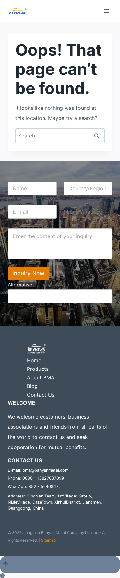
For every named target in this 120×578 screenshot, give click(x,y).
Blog (32, 386)
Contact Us (40, 394)
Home (34, 360)
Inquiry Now (28, 273)
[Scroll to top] (60, 564)
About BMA (40, 377)
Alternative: (21, 285)
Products (38, 369)
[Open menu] (106, 11)
